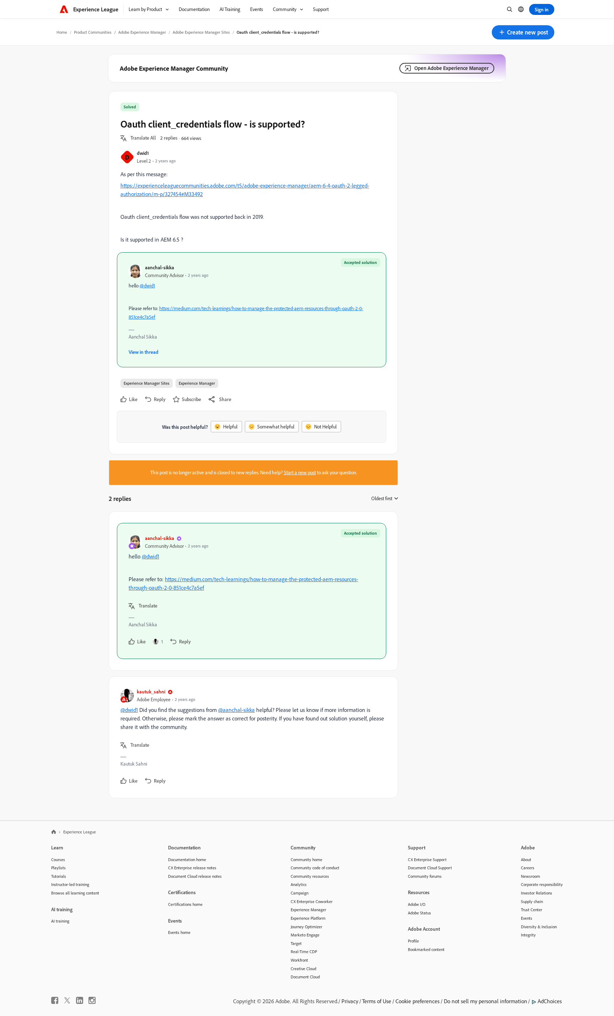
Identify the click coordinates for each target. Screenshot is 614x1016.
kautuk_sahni (151, 691)
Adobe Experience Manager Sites (201, 32)
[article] (251, 591)
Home (61, 32)
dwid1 (143, 153)
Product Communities (93, 32)
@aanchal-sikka (236, 709)
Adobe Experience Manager (142, 32)
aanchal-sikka (159, 267)
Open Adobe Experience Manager (451, 68)
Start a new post (300, 472)
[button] (523, 32)
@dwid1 (147, 285)
